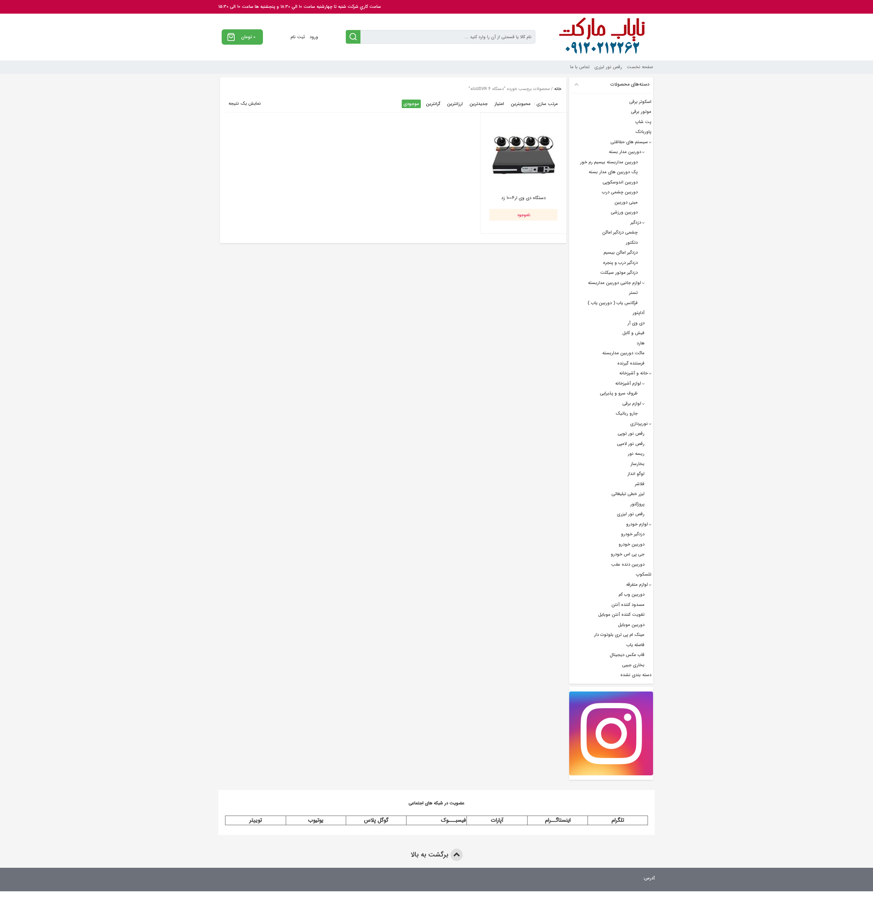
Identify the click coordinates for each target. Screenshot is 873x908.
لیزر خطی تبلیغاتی (628, 493)
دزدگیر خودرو (633, 534)
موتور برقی (641, 111)
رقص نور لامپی (631, 443)
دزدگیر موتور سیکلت (619, 272)
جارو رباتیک (627, 413)
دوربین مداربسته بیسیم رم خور (609, 162)
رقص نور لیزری (608, 67)
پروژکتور (637, 504)
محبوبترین (521, 103)
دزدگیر (636, 222)
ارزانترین (455, 103)
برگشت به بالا (430, 854)
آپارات (497, 820)
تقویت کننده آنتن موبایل (621, 614)
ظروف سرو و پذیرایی (619, 393)
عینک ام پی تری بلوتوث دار (619, 634)
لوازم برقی (631, 403)
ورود (314, 37)
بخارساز (638, 463)
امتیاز (499, 103)
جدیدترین (479, 103)
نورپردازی (639, 423)
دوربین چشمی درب (620, 192)
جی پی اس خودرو (628, 554)
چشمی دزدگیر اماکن (620, 232)
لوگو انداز (636, 473)
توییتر (255, 820)
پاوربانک (643, 131)
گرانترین (433, 103)
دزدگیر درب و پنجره (620, 262)
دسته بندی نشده (635, 675)
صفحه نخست (640, 67)
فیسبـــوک (453, 820)
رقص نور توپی (631, 433)
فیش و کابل (633, 333)
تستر (633, 292)
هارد (641, 343)
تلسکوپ (643, 574)
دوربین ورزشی (624, 212)
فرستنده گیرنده (631, 363)
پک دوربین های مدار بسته (613, 172)
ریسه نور (636, 453)
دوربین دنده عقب (628, 564)
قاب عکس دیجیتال (627, 654)
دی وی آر (636, 323)
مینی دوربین (626, 202)
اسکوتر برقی (640, 101)
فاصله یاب (635, 645)
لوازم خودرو (637, 524)
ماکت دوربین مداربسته (623, 353)
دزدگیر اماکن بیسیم (621, 252)
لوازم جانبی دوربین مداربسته (614, 282)
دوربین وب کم (632, 594)
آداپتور (639, 312)
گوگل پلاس (376, 820)
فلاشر (640, 484)
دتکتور (632, 242)
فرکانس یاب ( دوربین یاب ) (613, 303)
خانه (557, 89)
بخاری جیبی (633, 665)
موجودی (411, 103)
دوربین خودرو (632, 544)
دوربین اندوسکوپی (620, 182)
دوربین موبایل (631, 624)
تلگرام (617, 820)
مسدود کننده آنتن (628, 604)
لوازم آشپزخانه (628, 383)
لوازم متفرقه (637, 584)
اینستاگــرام (558, 820)
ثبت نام (298, 37)
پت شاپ (643, 121)
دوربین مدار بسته (625, 151)
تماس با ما (580, 67)
